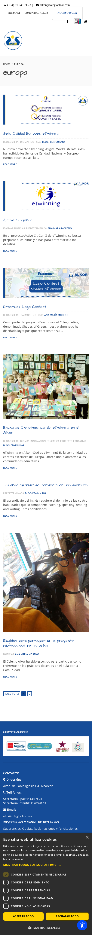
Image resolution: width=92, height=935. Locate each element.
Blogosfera (10, 141)
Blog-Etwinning (13, 445)
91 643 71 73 (34, 799)
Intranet (14, 13)
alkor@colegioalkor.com (54, 5)
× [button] (87, 837)
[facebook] (67, 21)
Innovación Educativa (44, 441)
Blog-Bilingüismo (53, 141)
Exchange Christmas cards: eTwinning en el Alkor (41, 430)
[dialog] (46, 884)
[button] (46, 865)
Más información (13, 859)
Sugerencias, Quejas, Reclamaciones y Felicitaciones (40, 828)
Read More (10, 164)
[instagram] (77, 21)
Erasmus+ (25, 315)
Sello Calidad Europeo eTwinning (31, 133)
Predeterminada (36, 228)
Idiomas (24, 141)
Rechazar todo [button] (67, 916)
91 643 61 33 (38, 803)
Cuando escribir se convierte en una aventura (47, 485)
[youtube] (86, 21)
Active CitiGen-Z (17, 220)
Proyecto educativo (73, 441)
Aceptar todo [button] (23, 916)
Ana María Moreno (60, 228)
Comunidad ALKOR (36, 13)
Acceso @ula (67, 12)
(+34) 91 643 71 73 (18, 5)
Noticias (35, 141)
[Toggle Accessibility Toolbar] (82, 925)
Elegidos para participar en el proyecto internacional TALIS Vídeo (38, 643)
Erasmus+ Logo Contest (24, 306)
